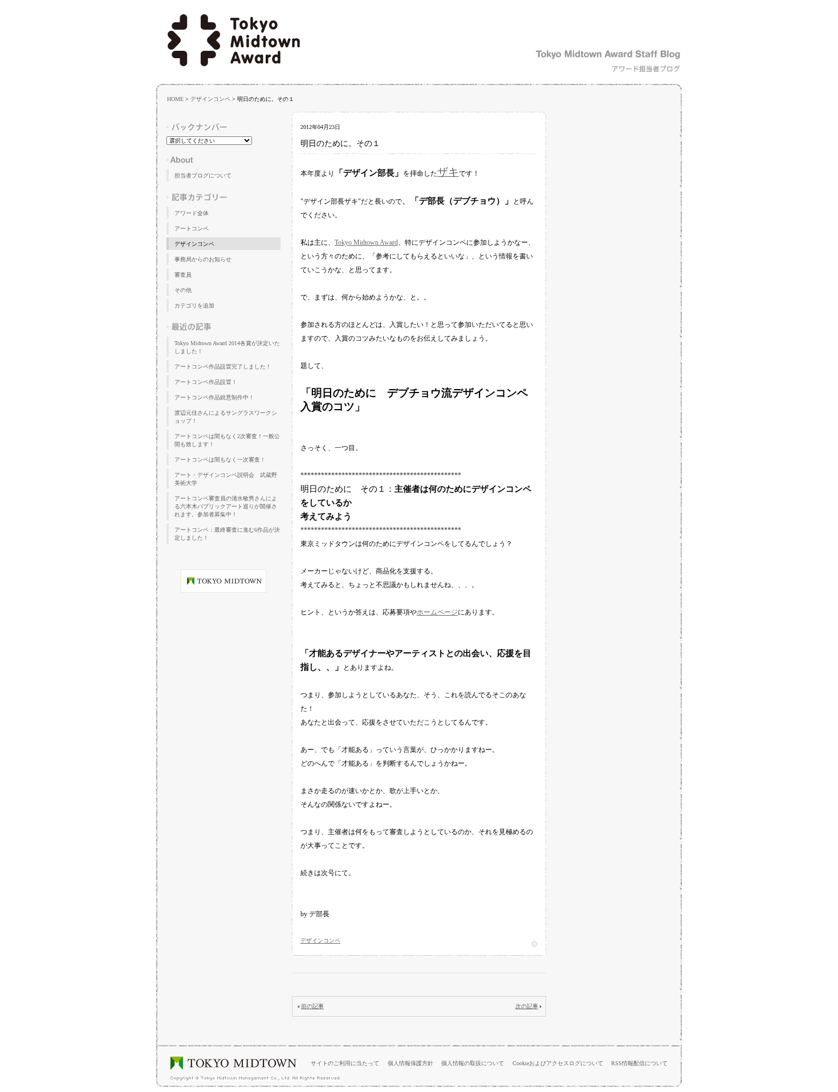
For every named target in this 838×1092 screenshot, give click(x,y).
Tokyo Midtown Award (366, 242)
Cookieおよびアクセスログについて (557, 1063)
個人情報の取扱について (472, 1063)
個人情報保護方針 (410, 1063)
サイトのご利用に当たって (345, 1063)
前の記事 (312, 1006)
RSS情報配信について (639, 1063)
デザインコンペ (210, 99)
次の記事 (526, 1006)
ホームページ (437, 612)
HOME (175, 99)
